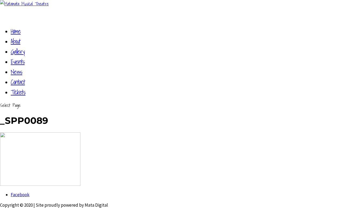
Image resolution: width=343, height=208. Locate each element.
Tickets (18, 92)
